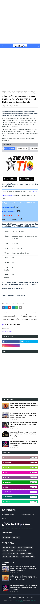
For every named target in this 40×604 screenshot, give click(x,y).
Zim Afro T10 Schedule (27, 179)
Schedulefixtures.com (8, 514)
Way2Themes (18, 600)
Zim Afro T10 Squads (10, 179)
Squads (13, 303)
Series (18, 477)
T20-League (18, 482)
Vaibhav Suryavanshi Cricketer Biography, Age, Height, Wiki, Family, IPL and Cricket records (23, 424)
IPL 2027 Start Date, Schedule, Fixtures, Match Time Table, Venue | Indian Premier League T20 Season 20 (23, 415)
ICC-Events (18, 497)
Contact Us (21, 597)
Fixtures (18, 467)
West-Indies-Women (27, 556)
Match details (22, 148)
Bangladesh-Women (25, 547)
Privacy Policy (29, 597)
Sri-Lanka (6, 537)
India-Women (21, 550)
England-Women (9, 550)
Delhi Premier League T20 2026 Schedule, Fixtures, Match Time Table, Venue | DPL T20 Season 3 (23, 443)
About (14, 597)
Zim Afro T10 (9, 91)
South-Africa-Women (10, 556)
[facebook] (11, 341)
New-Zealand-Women (10, 553)
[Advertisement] (20, 22)
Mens (18, 487)
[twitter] (29, 341)
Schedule (8, 303)
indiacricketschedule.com (27, 514)
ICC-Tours (18, 492)
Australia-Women (9, 547)
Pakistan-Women (26, 553)
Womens (18, 502)
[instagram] (11, 345)
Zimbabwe (16, 537)
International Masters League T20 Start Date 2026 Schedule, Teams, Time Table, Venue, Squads (23, 434)
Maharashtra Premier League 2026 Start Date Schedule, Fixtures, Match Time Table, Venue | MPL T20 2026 (24, 405)
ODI (18, 472)
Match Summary (9, 148)
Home (3, 91)
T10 (17, 303)
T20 (18, 457)
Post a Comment (7, 331)
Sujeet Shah (6, 105)
